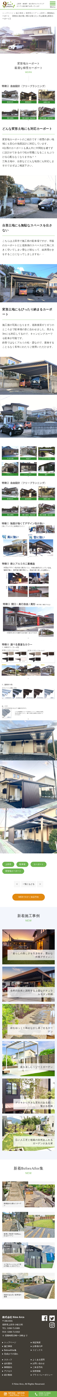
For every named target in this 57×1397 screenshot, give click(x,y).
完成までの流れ (11, 1354)
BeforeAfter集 (10, 1350)
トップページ (10, 1342)
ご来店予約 (38, 1367)
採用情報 (37, 1371)
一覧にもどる (29, 884)
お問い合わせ (39, 1363)
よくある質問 (39, 1359)
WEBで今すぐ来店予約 (28, 897)
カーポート (38, 864)
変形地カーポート (13, 871)
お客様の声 (38, 1346)
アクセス (8, 1371)
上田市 (8, 864)
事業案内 (8, 1367)
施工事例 (8, 1346)
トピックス (38, 1350)
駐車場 (22, 864)
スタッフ (8, 1359)
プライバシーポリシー (43, 1375)
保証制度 (37, 1342)
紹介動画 (8, 1375)
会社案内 (8, 1363)
